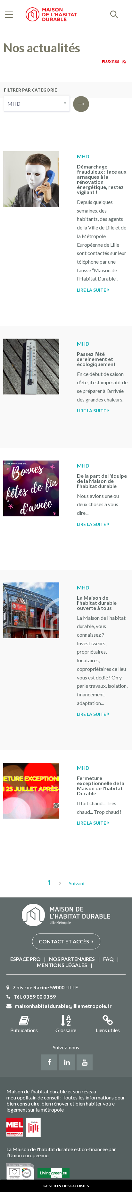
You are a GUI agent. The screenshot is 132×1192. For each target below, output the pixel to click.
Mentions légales (62, 965)
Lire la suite (91, 290)
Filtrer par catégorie (30, 90)
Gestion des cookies (66, 1185)
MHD (83, 156)
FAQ (108, 959)
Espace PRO (25, 959)
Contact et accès (64, 941)
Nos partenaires (72, 959)
